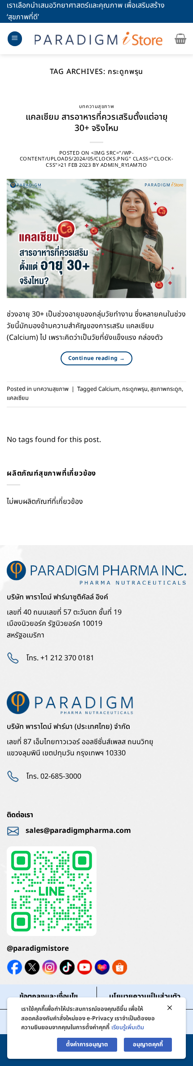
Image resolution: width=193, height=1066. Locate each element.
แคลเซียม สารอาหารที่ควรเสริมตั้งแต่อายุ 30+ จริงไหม (97, 123)
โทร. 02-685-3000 (53, 776)
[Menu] (15, 38)
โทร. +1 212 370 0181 (60, 658)
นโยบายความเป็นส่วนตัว (144, 996)
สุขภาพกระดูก (166, 389)
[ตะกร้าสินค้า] (180, 38)
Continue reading (96, 358)
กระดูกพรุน (135, 389)
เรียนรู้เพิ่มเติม (127, 1027)
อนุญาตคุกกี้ (148, 1044)
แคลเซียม (18, 398)
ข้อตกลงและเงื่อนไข (48, 996)
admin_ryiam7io (124, 165)
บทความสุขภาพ (96, 106)
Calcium (108, 389)
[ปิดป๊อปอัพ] (169, 1008)
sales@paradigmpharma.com (78, 830)
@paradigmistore (38, 948)
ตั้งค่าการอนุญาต (87, 1044)
